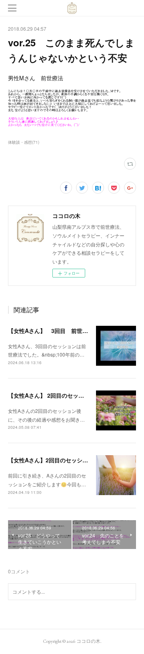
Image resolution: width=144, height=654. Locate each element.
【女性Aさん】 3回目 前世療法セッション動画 (70, 331)
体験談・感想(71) (23, 142)
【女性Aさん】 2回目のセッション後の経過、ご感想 (74, 395)
